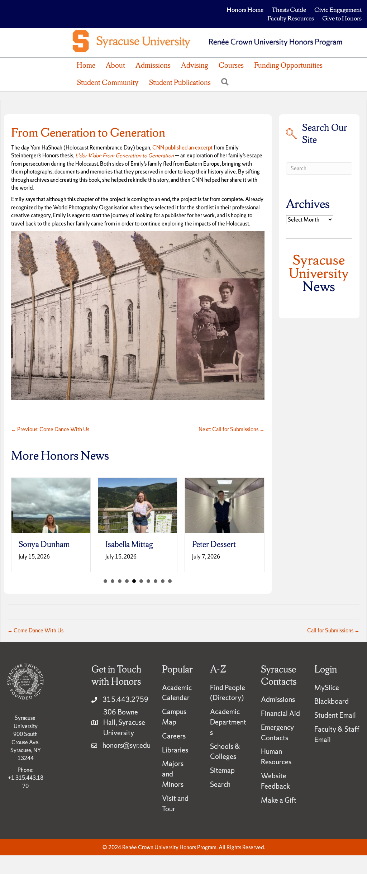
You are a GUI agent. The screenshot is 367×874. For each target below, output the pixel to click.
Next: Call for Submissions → (231, 429)
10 (170, 581)
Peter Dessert (214, 544)
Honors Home (245, 9)
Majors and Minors (173, 774)
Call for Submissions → (333, 630)
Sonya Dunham (44, 544)
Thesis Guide (289, 9)
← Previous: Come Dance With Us (50, 429)
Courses (231, 65)
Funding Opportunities (288, 65)
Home (86, 65)
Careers (174, 736)
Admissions (153, 65)
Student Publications (180, 82)
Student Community (108, 82)
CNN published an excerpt (182, 147)
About (115, 65)
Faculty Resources (290, 18)
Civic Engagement (338, 9)
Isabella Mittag (129, 544)
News (319, 273)
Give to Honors (342, 18)
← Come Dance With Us (35, 630)
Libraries (175, 750)
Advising (194, 65)
